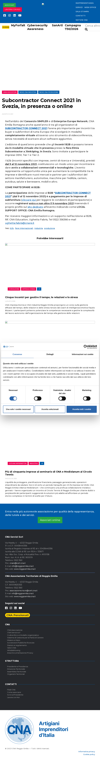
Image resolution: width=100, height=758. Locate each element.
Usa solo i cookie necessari (18, 409)
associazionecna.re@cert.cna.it (23, 590)
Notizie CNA (82, 20)
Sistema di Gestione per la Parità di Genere (25, 638)
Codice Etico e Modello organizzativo (23, 635)
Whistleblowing (13, 650)
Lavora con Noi (13, 697)
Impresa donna (28, 289)
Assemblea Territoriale (16, 672)
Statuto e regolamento (17, 645)
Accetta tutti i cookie (81, 409)
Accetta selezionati (50, 409)
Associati (9, 5)
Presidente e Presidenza (17, 666)
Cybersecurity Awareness (37, 27)
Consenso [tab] (17, 354)
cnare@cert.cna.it (18, 563)
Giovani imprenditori (18, 463)
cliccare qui (29, 200)
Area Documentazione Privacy (20, 653)
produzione (49, 228)
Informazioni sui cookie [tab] (82, 354)
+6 (42, 463)
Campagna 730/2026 (73, 27)
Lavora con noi (12, 9)
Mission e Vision (13, 640)
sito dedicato (35, 207)
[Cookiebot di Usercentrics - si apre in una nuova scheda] (85, 347)
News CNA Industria (28, 92)
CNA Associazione (14, 630)
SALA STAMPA (82, 11)
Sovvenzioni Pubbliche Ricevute (20, 643)
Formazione (14, 289)
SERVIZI (79, 7)
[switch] (37, 398)
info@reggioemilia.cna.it (23, 566)
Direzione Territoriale (16, 669)
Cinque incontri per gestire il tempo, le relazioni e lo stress (41, 297)
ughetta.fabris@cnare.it (19, 223)
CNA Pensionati (17, 615)
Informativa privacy (86, 751)
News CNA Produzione (48, 92)
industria (38, 228)
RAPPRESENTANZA (85, 3)
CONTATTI (80, 16)
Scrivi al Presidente (15, 695)
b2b (12, 228)
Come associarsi (14, 692)
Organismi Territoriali (16, 674)
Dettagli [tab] (50, 354)
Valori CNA (11, 648)
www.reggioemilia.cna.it (25, 569)
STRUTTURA (12, 661)
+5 (39, 289)
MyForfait (18, 25)
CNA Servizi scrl (13, 632)
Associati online (50, 520)
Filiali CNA (11, 690)
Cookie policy (89, 754)
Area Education (9, 92)
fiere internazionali (24, 228)
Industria (34, 463)
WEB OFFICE (90, 7)
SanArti (57, 25)
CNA (7, 624)
